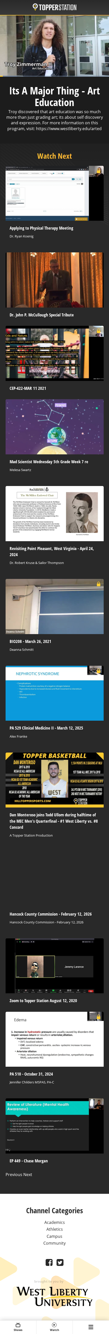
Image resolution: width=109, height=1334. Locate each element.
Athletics (54, 1229)
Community (54, 1243)
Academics (54, 1222)
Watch (54, 1330)
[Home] (54, 7)
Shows (18, 1330)
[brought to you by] (54, 1304)
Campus (54, 1236)
